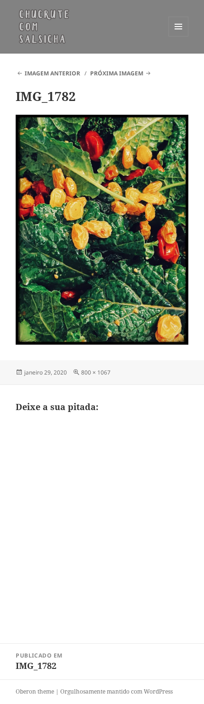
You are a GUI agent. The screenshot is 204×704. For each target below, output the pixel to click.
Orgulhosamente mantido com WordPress (116, 691)
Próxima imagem (116, 73)
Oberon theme (35, 691)
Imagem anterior (52, 73)
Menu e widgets (178, 36)
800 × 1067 (96, 372)
